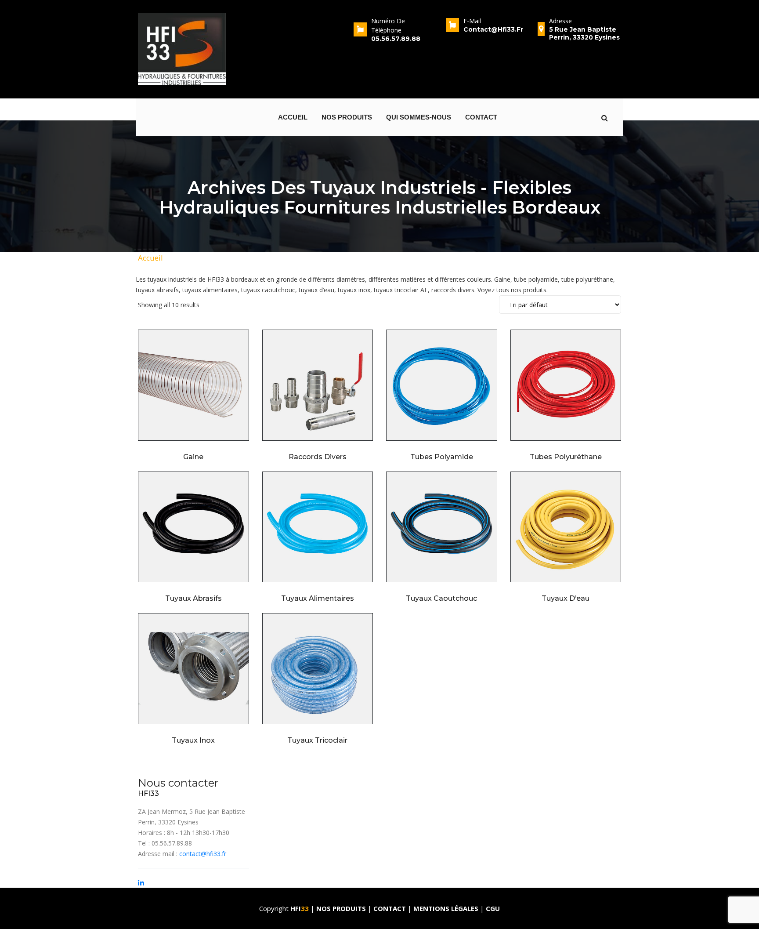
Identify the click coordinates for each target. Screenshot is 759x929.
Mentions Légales (445, 908)
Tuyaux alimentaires (317, 598)
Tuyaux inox (193, 740)
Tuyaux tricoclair (317, 740)
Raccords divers (318, 457)
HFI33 (148, 793)
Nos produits (347, 117)
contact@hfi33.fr (202, 853)
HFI (299, 908)
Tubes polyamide (441, 457)
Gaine (193, 457)
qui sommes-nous (418, 117)
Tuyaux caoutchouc (441, 598)
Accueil (292, 117)
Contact (481, 117)
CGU (493, 908)
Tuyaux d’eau (565, 598)
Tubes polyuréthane (566, 457)
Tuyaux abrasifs (193, 598)
